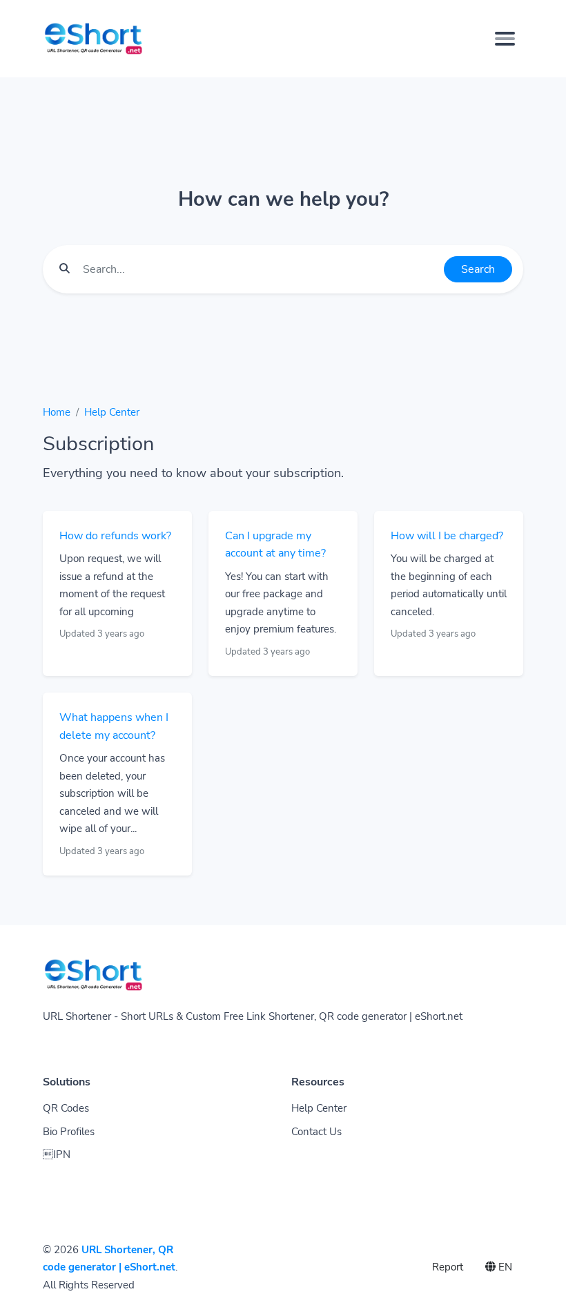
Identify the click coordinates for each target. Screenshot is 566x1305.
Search (478, 269)
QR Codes (66, 1108)
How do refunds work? (115, 535)
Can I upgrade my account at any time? (275, 544)
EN (504, 1267)
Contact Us (316, 1132)
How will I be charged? (447, 535)
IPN (56, 1154)
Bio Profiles (69, 1132)
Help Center (111, 412)
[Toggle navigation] (505, 38)
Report (447, 1267)
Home (56, 412)
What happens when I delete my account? (113, 726)
